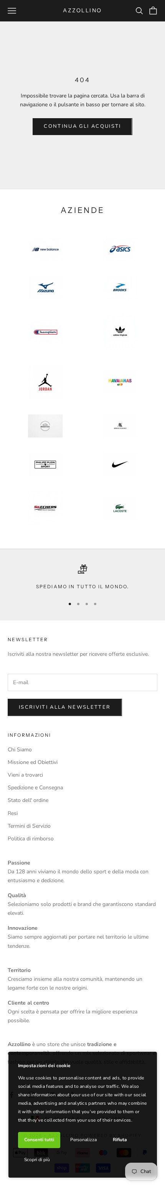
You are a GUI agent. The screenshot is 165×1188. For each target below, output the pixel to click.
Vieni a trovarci (25, 775)
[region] (82, 577)
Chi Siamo (20, 749)
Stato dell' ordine (28, 800)
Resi (13, 813)
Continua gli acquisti (82, 126)
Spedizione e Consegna (35, 787)
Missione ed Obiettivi (33, 762)
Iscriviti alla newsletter (65, 707)
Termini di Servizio (29, 826)
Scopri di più (37, 1160)
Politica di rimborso (31, 838)
